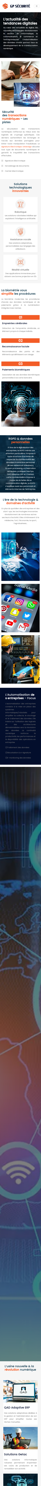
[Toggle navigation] (36, 6)
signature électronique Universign (16, 146)
